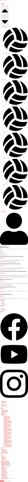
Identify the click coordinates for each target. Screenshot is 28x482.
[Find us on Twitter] (0, 480)
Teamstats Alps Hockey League (8, 446)
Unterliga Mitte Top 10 (4, 471)
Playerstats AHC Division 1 (7, 416)
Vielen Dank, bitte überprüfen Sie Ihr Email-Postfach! (7, 478)
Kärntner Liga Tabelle (3, 449)
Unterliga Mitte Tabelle (4, 470)
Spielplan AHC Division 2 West (7, 429)
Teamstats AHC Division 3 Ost (7, 438)
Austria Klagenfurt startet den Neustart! (6, 279)
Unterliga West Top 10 (4, 476)
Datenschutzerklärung (4, 401)
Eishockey (2, 415)
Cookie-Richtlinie (3, 406)
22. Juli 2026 (1, 296)
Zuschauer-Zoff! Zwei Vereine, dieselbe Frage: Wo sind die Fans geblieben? (12, 256)
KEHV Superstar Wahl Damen (4, 452)
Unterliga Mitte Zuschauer (4, 472)
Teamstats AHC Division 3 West (8, 442)
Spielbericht (2, 466)
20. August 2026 (2, 273)
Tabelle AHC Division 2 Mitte (7, 422)
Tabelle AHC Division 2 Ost (7, 426)
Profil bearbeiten (3, 459)
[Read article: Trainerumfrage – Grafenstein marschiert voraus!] (14, 285)
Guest (2, 447)
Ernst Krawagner (3, 257)
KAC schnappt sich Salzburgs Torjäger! (6, 294)
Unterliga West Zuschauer (4, 477)
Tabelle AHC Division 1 (6, 418)
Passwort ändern (3, 458)
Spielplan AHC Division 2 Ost (7, 425)
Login (2, 455)
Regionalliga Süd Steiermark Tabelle (5, 463)
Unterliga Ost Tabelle (3, 473)
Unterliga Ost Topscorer (4, 474)
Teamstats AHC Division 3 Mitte (8, 434)
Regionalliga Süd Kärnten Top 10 (5, 461)
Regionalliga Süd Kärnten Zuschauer (5, 462)
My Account (2, 456)
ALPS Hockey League (5, 443)
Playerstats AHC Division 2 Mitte (8, 420)
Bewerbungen (3, 412)
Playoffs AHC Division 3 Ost (7, 436)
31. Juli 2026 (1, 281)
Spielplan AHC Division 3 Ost (7, 437)
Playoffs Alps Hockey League (7, 444)
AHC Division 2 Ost (5, 423)
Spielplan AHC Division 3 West (7, 441)
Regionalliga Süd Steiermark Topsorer (5, 464)
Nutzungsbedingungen (4, 402)
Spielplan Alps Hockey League (7, 445)
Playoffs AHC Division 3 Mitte (7, 432)
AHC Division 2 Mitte (5, 419)
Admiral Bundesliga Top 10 (4, 410)
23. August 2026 (2, 258)
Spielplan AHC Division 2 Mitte (7, 421)
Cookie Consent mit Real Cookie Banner (5, 481)
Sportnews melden (3, 469)
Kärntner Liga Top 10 (3, 450)
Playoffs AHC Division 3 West (7, 440)
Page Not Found (4, 245)
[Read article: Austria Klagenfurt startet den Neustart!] (14, 277)
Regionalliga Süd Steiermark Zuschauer (6, 465)
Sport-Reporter (3, 468)
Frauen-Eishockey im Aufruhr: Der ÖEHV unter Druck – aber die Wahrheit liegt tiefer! (13, 271)
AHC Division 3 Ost (5, 435)
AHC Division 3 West (5, 439)
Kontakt (2, 453)
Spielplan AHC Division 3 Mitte (7, 433)
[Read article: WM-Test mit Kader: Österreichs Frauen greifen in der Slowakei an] (14, 262)
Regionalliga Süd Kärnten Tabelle (5, 460)
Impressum (2, 400)
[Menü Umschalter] (0, 1)
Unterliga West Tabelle (4, 475)
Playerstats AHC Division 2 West (8, 428)
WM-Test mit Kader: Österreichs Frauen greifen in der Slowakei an (10, 263)
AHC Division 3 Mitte (5, 431)
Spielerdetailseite (3, 467)
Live (1, 454)
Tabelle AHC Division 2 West (7, 430)
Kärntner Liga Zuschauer (4, 451)
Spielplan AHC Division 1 (7, 417)
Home (1, 245)
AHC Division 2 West (5, 427)
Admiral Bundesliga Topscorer (5, 411)
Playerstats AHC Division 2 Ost (8, 424)
